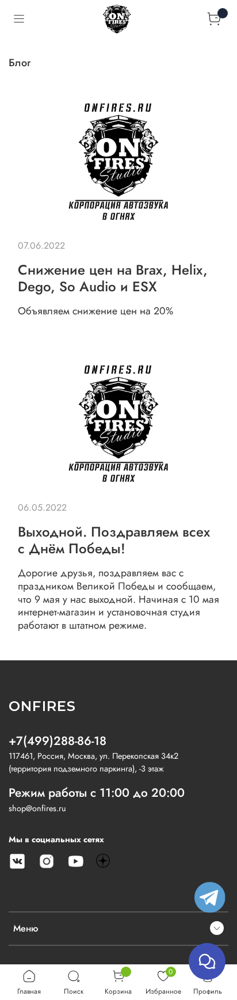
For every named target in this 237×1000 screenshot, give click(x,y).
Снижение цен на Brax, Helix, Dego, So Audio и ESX (113, 278)
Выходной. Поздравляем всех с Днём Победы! (114, 540)
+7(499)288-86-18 (57, 741)
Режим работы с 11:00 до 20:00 (97, 792)
